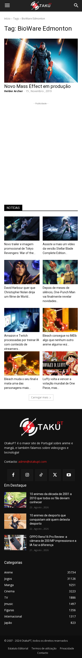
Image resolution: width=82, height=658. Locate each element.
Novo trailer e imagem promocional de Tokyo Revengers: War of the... (20, 248)
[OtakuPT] (41, 5)
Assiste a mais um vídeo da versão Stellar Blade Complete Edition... (59, 248)
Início (7, 18)
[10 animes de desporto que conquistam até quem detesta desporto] (15, 521)
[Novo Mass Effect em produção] (41, 61)
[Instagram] (27, 475)
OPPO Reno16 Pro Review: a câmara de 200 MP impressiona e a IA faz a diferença (53, 541)
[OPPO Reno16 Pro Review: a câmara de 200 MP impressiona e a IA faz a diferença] (15, 542)
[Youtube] (69, 475)
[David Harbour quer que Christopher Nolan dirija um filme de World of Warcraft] (22, 272)
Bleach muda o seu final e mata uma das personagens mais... (21, 383)
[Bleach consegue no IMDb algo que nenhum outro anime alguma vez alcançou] (60, 320)
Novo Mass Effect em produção (37, 86)
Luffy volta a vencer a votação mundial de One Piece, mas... (59, 383)
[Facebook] (13, 475)
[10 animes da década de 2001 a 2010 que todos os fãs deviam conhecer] (15, 500)
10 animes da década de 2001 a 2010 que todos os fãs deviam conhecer (51, 498)
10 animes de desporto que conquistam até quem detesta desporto (50, 519)
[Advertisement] (41, 147)
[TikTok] (41, 475)
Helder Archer (13, 91)
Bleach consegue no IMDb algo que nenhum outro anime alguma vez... (60, 340)
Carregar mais (39, 397)
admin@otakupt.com (32, 462)
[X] (55, 475)
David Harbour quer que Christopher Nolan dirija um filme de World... (19, 292)
